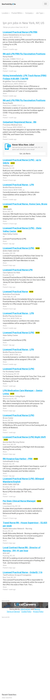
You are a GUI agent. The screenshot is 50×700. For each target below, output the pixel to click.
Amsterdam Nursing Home (13, 442)
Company (29, 13)
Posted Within (17, 13)
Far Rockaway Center (11, 372)
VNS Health (7, 209)
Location (5, 13)
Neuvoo (37, 609)
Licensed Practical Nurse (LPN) (18, 248)
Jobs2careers (25, 609)
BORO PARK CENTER (11, 251)
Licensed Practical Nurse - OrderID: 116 (22, 572)
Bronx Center (8, 418)
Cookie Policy (26, 612)
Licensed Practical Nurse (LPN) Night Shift (24, 437)
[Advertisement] (20, 654)
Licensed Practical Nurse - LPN (18, 184)
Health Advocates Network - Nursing (17, 529)
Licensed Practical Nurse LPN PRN (20, 32)
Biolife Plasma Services (12, 187)
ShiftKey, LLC (8, 166)
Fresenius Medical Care (12, 125)
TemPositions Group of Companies (17, 575)
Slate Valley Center (10, 234)
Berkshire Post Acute (11, 294)
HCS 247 (6, 553)
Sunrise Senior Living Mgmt (14, 396)
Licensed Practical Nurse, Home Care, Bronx (25, 204)
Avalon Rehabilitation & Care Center (17, 35)
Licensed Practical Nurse (15, 291)
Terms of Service (13, 612)
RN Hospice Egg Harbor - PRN (17, 458)
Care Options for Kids (11, 273)
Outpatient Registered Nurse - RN (19, 122)
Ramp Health (8, 57)
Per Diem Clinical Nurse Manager (19, 501)
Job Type (39, 13)
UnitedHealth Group (11, 461)
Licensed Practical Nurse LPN (18, 270)
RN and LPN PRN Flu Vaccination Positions (24, 54)
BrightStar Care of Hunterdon (14, 81)
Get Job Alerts (25, 154)
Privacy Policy (38, 612)
